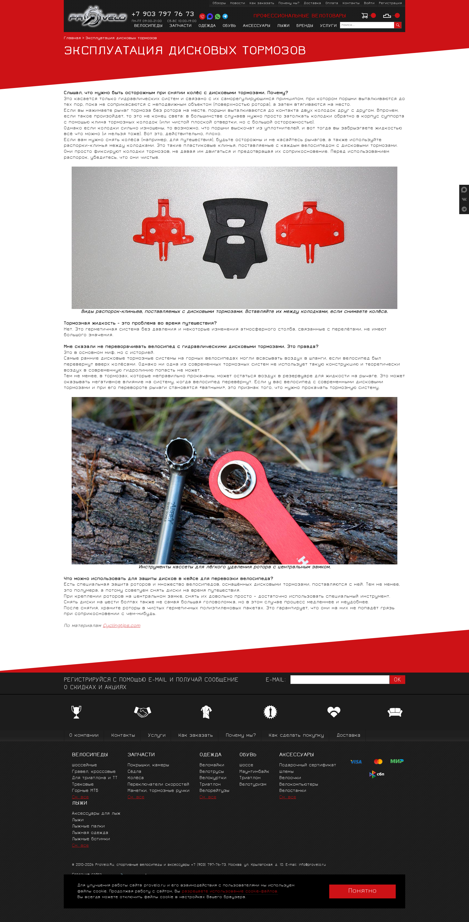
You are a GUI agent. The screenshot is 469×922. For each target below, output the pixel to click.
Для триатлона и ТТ (95, 778)
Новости (237, 3)
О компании (84, 736)
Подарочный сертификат (307, 765)
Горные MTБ (85, 791)
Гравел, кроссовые (94, 772)
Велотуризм (253, 784)
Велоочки (290, 778)
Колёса (136, 778)
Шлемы (286, 772)
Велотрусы (211, 772)
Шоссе (246, 765)
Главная (72, 38)
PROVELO (98, 16)
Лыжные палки (88, 826)
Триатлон (210, 784)
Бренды (304, 26)
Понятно (362, 891)
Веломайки (211, 765)
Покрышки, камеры (148, 765)
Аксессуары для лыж (96, 814)
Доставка (312, 3)
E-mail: (276, 680)
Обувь (229, 26)
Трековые (83, 784)
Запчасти (180, 26)
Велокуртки (212, 778)
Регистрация (390, 3)
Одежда (207, 26)
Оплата (331, 3)
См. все (80, 797)
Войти (369, 3)
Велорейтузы (214, 791)
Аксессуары (256, 26)
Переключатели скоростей (158, 784)
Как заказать (261, 3)
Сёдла (134, 772)
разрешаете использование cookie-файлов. (230, 891)
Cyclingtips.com (121, 626)
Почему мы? (288, 3)
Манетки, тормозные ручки (158, 791)
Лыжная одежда (90, 833)
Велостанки (292, 791)
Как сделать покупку (296, 736)
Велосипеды (148, 26)
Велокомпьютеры (298, 784)
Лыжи (283, 26)
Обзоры (219, 3)
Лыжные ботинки (91, 839)
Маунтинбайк (254, 772)
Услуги (328, 26)
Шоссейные (84, 765)
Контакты (351, 3)
